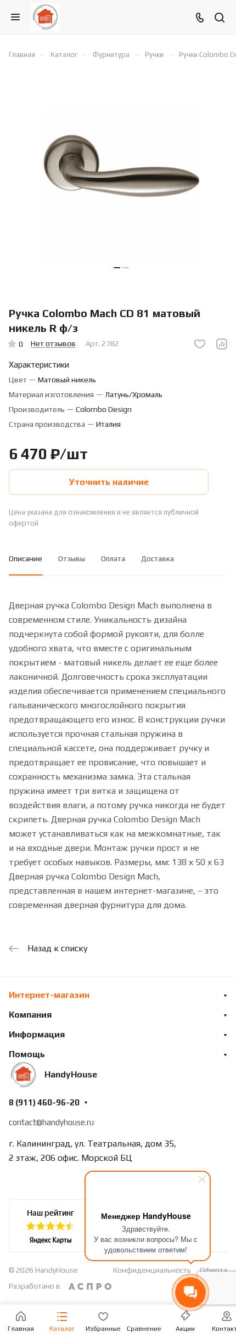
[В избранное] (199, 343)
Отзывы (71, 558)
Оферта (213, 1270)
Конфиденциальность (152, 1270)
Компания (30, 1014)
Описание (25, 558)
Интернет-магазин (49, 995)
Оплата (113, 558)
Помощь (27, 1054)
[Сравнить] (221, 343)
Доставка (157, 558)
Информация (37, 1034)
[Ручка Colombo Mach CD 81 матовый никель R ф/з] (121, 186)
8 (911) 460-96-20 (44, 1102)
